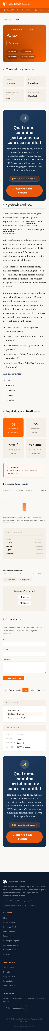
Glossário (7, 954)
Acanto (11, 690)
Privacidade (8, 981)
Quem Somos (8, 967)
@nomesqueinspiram (16, 1008)
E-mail (5, 650)
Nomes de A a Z (9, 927)
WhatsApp (11, 580)
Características (13, 710)
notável (25, 248)
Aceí (38, 690)
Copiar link (26, 580)
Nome (5, 640)
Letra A (11, 19)
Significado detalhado (16, 714)
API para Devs (9, 976)
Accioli (32, 690)
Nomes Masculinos (10, 950)
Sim (26, 597)
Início (5, 19)
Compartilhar (29, 57)
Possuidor (31, 221)
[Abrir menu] (43, 3)
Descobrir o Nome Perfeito (26, 190)
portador (25, 256)
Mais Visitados (9, 931)
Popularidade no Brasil (16, 718)
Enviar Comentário (13, 678)
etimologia (8, 229)
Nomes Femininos (10, 945)
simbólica (14, 297)
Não (26, 603)
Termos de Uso (9, 986)
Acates (18, 690)
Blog (5, 918)
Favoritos (7, 936)
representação (15, 270)
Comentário (7, 659)
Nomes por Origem (11, 940)
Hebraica (13, 51)
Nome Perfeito (9, 922)
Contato (6, 972)
